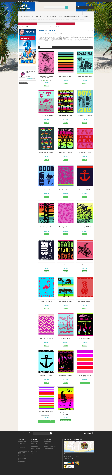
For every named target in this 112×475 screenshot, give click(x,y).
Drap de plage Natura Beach (59, 13)
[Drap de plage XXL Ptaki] (46, 287)
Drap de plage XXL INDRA (65, 76)
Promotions (24, 68)
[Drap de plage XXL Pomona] (85, 287)
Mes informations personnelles (50, 446)
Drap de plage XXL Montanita (85, 76)
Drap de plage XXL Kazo (85, 152)
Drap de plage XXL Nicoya (46, 264)
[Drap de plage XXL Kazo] (85, 138)
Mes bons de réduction (48, 448)
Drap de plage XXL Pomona (84, 301)
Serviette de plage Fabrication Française (69, 16)
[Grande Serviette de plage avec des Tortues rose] (46, 62)
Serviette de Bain (40, 16)
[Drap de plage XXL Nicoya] (46, 250)
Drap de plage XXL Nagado (84, 264)
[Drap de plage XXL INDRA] (66, 62)
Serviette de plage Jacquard (26, 13)
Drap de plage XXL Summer (65, 115)
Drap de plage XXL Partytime (46, 152)
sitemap (32, 455)
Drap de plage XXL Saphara (46, 189)
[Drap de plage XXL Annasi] (66, 213)
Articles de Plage (51, 16)
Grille (89, 47)
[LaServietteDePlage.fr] (30, 7)
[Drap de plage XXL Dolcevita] (46, 101)
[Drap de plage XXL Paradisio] (66, 138)
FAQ (32, 453)
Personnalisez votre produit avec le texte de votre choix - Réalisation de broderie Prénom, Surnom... (44, 19)
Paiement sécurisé (34, 451)
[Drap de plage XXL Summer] (66, 101)
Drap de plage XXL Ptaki (46, 301)
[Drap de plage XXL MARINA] (46, 361)
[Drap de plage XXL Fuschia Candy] (85, 361)
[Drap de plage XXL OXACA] (85, 324)
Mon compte (47, 439)
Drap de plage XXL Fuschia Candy (84, 376)
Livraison (33, 444)
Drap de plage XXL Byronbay (85, 115)
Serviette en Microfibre (78, 19)
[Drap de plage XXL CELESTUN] (66, 324)
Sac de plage (85, 16)
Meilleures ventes (34, 441)
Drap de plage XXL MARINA (46, 375)
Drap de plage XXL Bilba (85, 189)
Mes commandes (47, 441)
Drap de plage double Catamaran (65, 413)
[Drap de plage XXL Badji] (85, 213)
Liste (92, 47)
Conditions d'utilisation (35, 448)
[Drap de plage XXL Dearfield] (46, 324)
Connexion (91, 1)
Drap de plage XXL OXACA (84, 338)
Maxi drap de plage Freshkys (46, 411)
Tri (39, 46)
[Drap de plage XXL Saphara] (46, 176)
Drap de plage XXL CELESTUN (65, 338)
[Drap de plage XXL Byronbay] (85, 101)
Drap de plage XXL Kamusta (65, 264)
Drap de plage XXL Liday (46, 227)
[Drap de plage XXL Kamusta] (66, 250)
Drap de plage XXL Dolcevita (46, 115)
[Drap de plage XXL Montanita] (85, 62)
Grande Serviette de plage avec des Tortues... (46, 77)
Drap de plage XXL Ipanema (65, 375)
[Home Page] (19, 27)
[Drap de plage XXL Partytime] (46, 138)
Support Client (35, 1)
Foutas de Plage (88, 13)
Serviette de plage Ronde (75, 13)
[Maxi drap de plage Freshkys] (46, 398)
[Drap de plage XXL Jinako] (66, 176)
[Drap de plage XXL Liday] (46, 213)
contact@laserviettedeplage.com (75, 458)
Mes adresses (46, 444)
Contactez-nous (84, 1)
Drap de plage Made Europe (43, 13)
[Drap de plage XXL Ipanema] (66, 361)
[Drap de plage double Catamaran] (66, 399)
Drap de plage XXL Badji (85, 227)
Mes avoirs (46, 443)
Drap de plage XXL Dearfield (46, 338)
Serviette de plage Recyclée (26, 16)
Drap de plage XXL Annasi (65, 227)
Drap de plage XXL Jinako (65, 189)
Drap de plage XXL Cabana (65, 301)
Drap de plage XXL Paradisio (65, 152)
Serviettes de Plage (22, 441)
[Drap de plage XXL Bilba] (85, 176)
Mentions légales (34, 446)
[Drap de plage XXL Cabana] (66, 287)
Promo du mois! (21, 447)
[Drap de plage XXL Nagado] (85, 250)
